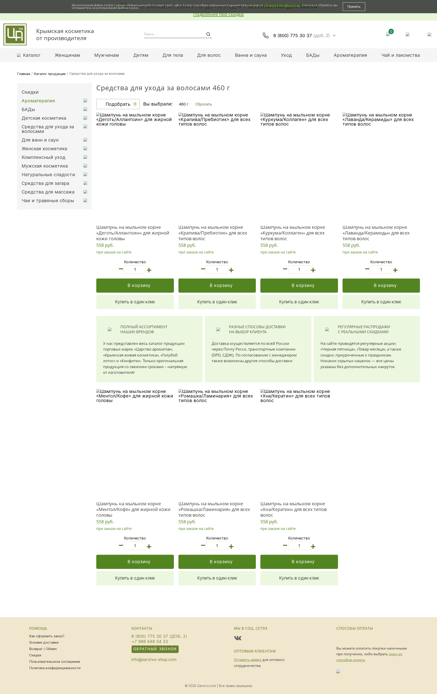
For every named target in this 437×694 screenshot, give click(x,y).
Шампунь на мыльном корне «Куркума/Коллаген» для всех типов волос (292, 233)
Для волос (209, 55)
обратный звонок (155, 649)
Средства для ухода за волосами (48, 129)
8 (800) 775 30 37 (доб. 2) (159, 636)
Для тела (173, 55)
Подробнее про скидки (218, 14)
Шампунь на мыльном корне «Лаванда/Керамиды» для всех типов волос (376, 233)
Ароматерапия (350, 55)
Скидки (30, 92)
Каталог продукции (50, 74)
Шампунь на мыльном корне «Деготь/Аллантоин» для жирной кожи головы (132, 233)
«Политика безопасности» (282, 5)
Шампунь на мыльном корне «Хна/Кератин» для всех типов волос (293, 509)
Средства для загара (45, 183)
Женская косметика (44, 148)
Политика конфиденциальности (55, 668)
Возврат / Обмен (43, 649)
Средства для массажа (48, 192)
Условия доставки (43, 642)
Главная (23, 74)
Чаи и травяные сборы (48, 200)
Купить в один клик (135, 301)
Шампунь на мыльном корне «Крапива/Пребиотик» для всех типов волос (212, 233)
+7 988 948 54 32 (150, 642)
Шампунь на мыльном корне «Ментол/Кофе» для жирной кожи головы (133, 509)
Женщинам (67, 55)
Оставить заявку (248, 659)
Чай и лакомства (400, 55)
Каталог (32, 55)
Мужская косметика (45, 166)
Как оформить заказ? (46, 636)
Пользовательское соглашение (54, 661)
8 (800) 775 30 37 (301, 35)
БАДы (313, 55)
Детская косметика (44, 118)
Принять (354, 6)
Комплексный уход (43, 157)
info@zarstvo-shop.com (154, 660)
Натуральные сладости (48, 174)
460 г (183, 104)
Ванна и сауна (251, 55)
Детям (140, 55)
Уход (286, 55)
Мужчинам (106, 55)
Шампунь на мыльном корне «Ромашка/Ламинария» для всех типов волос (214, 509)
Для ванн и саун (40, 140)
